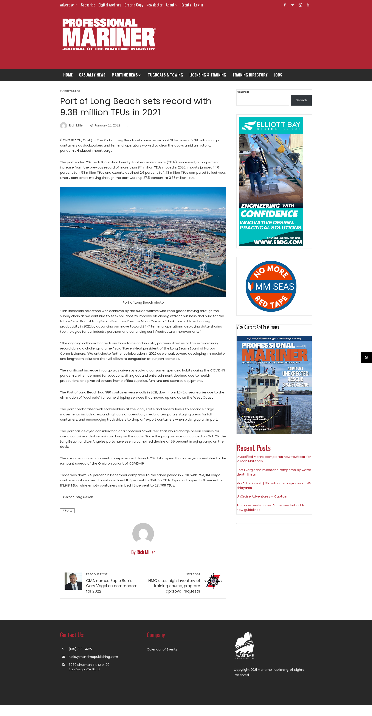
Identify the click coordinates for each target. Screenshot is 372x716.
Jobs (278, 75)
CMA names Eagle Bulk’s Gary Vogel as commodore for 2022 (111, 583)
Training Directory (250, 75)
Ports (68, 510)
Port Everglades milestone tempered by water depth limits (274, 472)
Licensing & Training (207, 75)
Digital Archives (109, 5)
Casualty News (92, 75)
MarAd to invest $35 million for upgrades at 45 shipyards (274, 485)
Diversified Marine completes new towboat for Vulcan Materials (274, 458)
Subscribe (88, 5)
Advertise (67, 5)
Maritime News (125, 75)
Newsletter (154, 5)
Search (243, 92)
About (170, 5)
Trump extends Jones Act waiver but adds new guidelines (271, 507)
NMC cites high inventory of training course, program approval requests (174, 583)
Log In (198, 5)
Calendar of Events (162, 649)
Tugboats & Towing (165, 75)
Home (68, 75)
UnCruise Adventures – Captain (262, 496)
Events (186, 5)
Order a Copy (133, 5)
